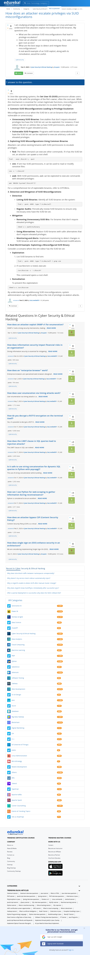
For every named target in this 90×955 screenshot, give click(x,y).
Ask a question (54, 8)
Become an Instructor (55, 848)
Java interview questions (69, 893)
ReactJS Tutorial (69, 914)
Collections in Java (55, 911)
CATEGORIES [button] (12, 886)
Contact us (10, 855)
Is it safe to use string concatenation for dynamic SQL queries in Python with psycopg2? (33, 468)
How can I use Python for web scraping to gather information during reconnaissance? (31, 493)
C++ (13, 739)
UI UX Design (16, 695)
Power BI (15, 611)
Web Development (18, 689)
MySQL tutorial (53, 902)
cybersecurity (20, 60)
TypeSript (15, 789)
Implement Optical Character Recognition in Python (19, 923)
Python (14, 661)
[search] (25, 3)
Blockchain (16, 722)
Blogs (65, 8)
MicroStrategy (17, 761)
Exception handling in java (71, 911)
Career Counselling (19, 806)
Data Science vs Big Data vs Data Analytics (19, 917)
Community (11, 861)
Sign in (71, 950)
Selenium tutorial (12, 893)
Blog (8, 858)
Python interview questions (37, 914)
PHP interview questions (56, 896)
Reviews (9, 852)
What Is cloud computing (50, 908)
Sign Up (80, 8)
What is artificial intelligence (27, 911)
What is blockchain (66, 908)
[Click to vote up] (8, 25)
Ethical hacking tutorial (44, 905)
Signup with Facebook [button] (55, 944)
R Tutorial (63, 917)
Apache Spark (17, 800)
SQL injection (57, 905)
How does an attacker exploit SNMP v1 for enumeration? (35, 324)
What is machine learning (26, 905)
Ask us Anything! (18, 817)
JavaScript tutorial (12, 902)
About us (10, 845)
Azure (14, 706)
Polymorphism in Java (13, 899)
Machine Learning (18, 650)
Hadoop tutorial (12, 911)
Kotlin (14, 750)
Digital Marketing (18, 728)
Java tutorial (44, 893)
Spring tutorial (42, 896)
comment (30, 73)
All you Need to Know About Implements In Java (47, 923)
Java (13, 700)
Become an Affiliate (54, 852)
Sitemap (10, 865)
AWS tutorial (37, 908)
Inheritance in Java (72, 896)
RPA (13, 778)
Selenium (15, 672)
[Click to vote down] (8, 28)
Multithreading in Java (54, 914)
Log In (72, 8)
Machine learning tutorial (68, 902)
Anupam (57, 67)
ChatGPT (15, 628)
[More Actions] (77, 73)
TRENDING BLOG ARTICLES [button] (18, 890)
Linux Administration (19, 756)
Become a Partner (54, 855)
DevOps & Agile (17, 617)
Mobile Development (19, 767)
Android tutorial (69, 899)
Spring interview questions (31, 899)
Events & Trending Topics (21, 811)
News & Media (11, 848)
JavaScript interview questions (26, 896)
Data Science (16, 622)
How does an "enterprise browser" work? (27, 370)
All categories (15, 600)
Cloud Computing (18, 645)
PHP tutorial (10, 896)
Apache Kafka (17, 795)
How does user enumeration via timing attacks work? (33, 393)
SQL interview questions (39, 902)
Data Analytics (17, 639)
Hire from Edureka (54, 858)
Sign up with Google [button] (54, 937)
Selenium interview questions (29, 893)
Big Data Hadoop (18, 717)
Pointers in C (45, 899)
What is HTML (55, 893)
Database (15, 711)
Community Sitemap (14, 871)
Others (14, 772)
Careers (50, 845)
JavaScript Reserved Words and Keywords (19, 920)
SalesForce (15, 667)
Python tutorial (11, 905)
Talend (14, 783)
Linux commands (57, 899)
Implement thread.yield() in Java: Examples (47, 920)
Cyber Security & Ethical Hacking (41, 67)
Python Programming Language (16, 914)
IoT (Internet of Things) (20, 745)
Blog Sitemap (11, 868)
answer (19, 73)
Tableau (15, 683)
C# (13, 733)
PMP (13, 656)
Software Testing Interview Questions (46, 917)
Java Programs (73, 917)
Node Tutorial (43, 911)
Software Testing (18, 678)
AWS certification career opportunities (18, 908)
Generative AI (17, 606)
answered (16, 300)
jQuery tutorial (25, 902)
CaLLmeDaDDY (34, 300)
